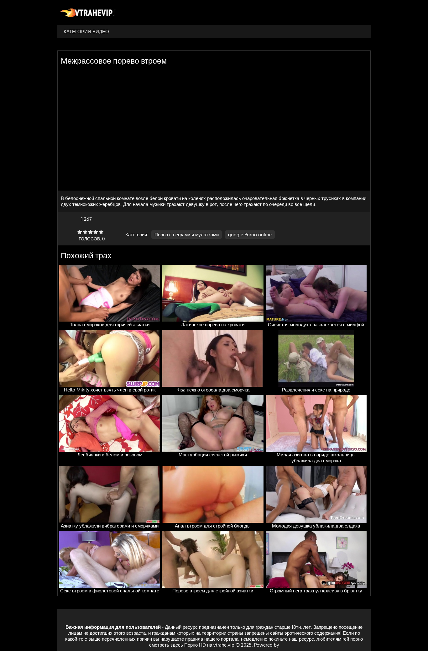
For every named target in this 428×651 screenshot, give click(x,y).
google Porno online (250, 235)
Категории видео (86, 31)
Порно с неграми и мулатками (186, 235)
